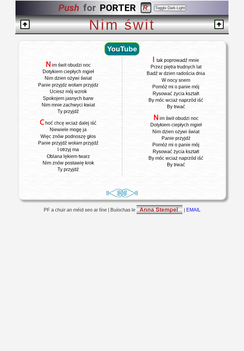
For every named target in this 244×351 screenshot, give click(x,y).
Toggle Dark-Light (170, 8)
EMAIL (193, 209)
